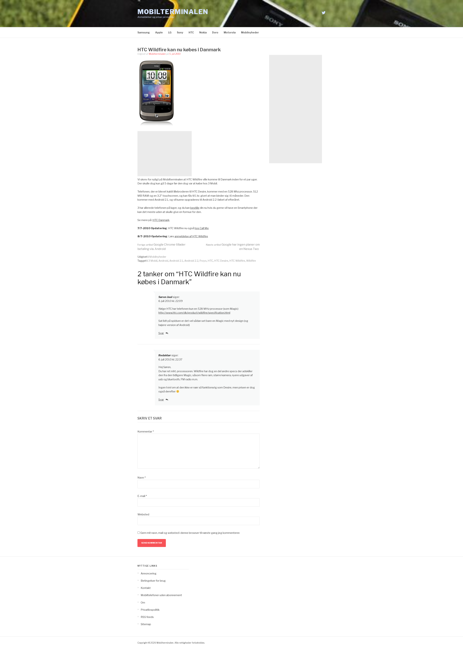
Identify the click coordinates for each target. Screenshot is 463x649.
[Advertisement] (164, 153)
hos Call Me (202, 228)
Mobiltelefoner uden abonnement (161, 595)
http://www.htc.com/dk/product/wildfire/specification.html (194, 312)
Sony (180, 32)
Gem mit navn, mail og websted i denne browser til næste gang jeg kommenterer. (190, 533)
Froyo (203, 260)
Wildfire (251, 260)
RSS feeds (147, 617)
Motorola (230, 32)
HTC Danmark (160, 220)
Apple (159, 32)
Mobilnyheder (250, 32)
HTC (191, 32)
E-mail (142, 496)
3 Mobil (152, 260)
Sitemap (146, 624)
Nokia (203, 32)
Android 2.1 (176, 260)
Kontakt (146, 588)
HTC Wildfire (237, 260)
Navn (141, 477)
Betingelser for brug (153, 580)
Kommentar (145, 431)
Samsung (143, 32)
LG (169, 32)
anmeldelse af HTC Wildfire (191, 236)
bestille (194, 207)
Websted (143, 514)
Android (163, 260)
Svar (161, 333)
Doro (215, 32)
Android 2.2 (191, 260)
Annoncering (148, 573)
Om (143, 602)
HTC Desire (221, 260)
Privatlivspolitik (150, 609)
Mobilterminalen (172, 12)
